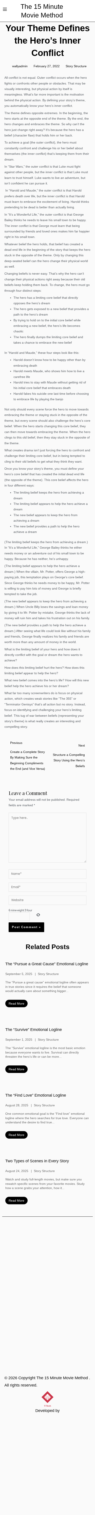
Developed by (47, 1410)
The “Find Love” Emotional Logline (35, 1095)
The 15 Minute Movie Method (62, 1378)
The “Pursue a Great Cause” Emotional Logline (46, 964)
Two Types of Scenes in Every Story (37, 1161)
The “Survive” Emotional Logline (33, 1029)
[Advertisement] (47, 1465)
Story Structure (76, 66)
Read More (16, 1003)
